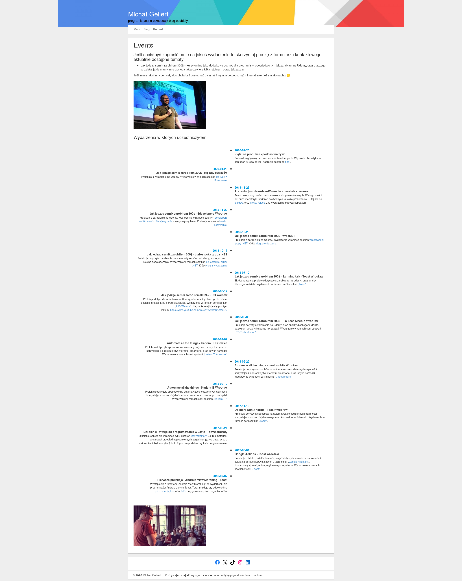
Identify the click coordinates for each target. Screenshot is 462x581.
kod (172, 491)
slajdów (239, 202)
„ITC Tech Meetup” (245, 332)
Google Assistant (298, 461)
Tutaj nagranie (164, 221)
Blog (147, 29)
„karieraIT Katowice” (215, 354)
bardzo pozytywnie (220, 223)
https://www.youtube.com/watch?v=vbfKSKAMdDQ (198, 310)
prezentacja (162, 491)
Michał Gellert (148, 13)
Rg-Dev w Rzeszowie (220, 178)
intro (183, 491)
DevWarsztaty (198, 436)
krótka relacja (257, 202)
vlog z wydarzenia (266, 243)
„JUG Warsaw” (183, 306)
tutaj (287, 161)
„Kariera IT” (220, 399)
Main (137, 29)
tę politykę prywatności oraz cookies (240, 575)
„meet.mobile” (284, 376)
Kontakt (158, 29)
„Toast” (302, 284)
